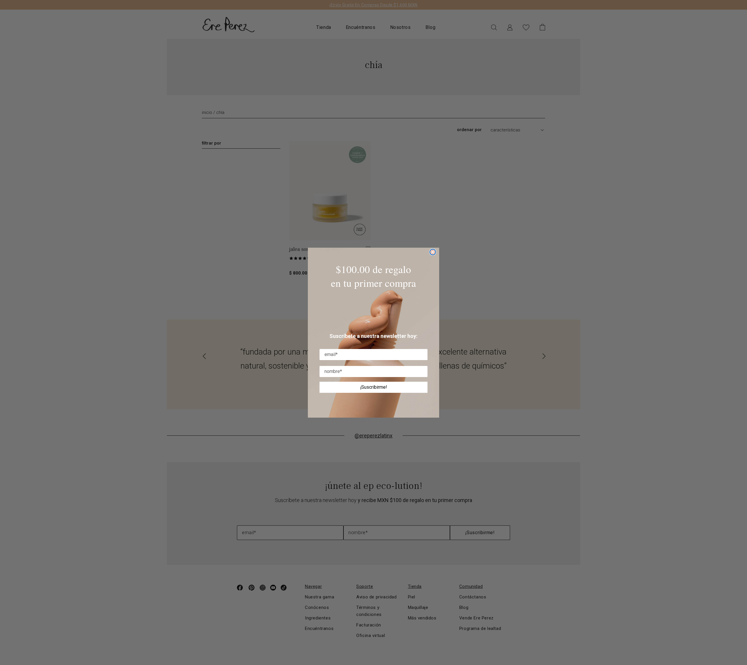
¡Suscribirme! (373, 387)
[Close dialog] (433, 252)
